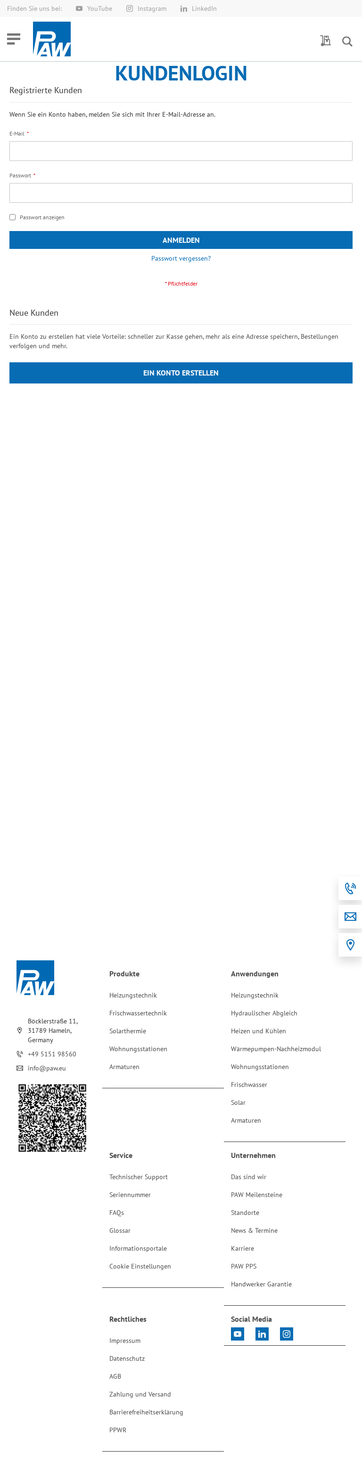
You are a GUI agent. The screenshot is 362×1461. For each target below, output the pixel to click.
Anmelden (181, 108)
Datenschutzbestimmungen (96, 142)
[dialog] (181, 730)
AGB (257, 135)
